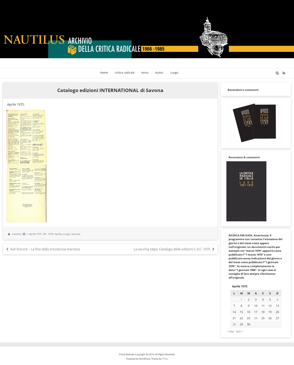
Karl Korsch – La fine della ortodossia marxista (45, 249)
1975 (50, 234)
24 (255, 318)
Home (104, 72)
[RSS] (283, 73)
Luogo (174, 72)
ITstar (165, 358)
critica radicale (125, 72)
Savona (75, 234)
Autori (159, 72)
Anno (144, 72)
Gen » (239, 331)
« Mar (231, 331)
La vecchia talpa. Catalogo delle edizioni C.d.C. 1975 (172, 249)
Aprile (58, 234)
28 (234, 324)
